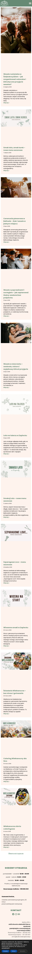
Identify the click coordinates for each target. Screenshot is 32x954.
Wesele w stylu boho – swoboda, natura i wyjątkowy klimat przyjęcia (15, 366)
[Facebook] (13, 914)
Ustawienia (22, 951)
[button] (30, 3)
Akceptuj (5, 951)
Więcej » (6, 103)
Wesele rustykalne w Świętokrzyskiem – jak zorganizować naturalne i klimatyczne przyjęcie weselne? (14, 79)
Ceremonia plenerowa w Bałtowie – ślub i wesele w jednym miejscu (14, 221)
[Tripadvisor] (19, 914)
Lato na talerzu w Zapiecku (15, 435)
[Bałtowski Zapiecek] (16, 854)
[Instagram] (16, 914)
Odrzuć (14, 951)
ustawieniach (6, 948)
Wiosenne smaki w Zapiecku (15, 627)
